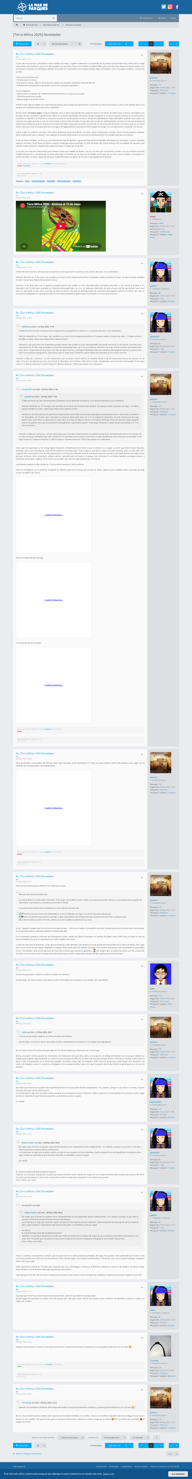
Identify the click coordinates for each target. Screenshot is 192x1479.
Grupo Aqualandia (38, 181)
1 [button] (130, 44)
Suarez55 (26, 166)
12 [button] (171, 44)
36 (159, 293)
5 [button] (146, 44)
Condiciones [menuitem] (101, 1466)
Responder (24, 44)
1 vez (162, 298)
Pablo (152, 989)
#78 (17, 265)
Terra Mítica (77, 181)
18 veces (163, 1322)
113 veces (171, 93)
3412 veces (164, 1001)
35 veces (171, 301)
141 (159, 1109)
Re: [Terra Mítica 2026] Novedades (35, 54)
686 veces (171, 1376)
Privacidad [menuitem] (113, 1466)
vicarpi (19, 166)
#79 (17, 316)
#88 (17, 1289)
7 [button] (156, 44)
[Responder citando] (142, 55)
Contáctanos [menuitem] (126, 1466)
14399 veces (165, 232)
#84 (17, 1021)
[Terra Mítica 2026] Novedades (37, 34)
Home (173, 18)
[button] (125, 43)
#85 (17, 1081)
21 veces (171, 352)
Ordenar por (104, 1437)
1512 (160, 996)
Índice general (19, 1466)
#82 (17, 879)
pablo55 (153, 286)
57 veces (163, 1114)
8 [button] (161, 44)
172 (159, 85)
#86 (17, 1132)
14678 (160, 223)
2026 (27, 181)
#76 (17, 57)
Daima (152, 1310)
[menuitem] (162, 18)
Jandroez (153, 78)
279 (159, 1367)
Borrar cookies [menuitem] (141, 1466)
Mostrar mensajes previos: (55, 1437)
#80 (17, 378)
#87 (17, 1194)
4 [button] (141, 44)
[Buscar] (53, 18)
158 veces (164, 90)
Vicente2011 (155, 336)
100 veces (164, 1373)
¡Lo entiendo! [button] (178, 1474)
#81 (17, 757)
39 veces (171, 1325)
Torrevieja (154, 1361)
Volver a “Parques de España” (28, 1453)
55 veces (171, 1117)
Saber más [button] (108, 1474)
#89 (17, 1340)
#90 (17, 1392)
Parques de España (64, 181)
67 (159, 1317)
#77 (17, 196)
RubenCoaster (155, 1102)
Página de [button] (114, 44)
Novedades (51, 181)
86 (159, 343)
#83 (17, 968)
